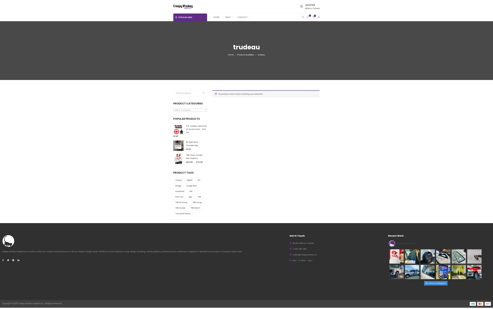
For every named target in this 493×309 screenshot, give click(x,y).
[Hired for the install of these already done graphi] (459, 272)
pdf (190, 191)
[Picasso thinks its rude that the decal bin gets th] (412, 256)
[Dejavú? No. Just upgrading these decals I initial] (443, 272)
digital (189, 180)
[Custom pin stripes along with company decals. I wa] (474, 272)
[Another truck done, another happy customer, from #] (396, 272)
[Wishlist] (308, 17)
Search (204, 93)
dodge (178, 186)
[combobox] (190, 110)
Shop (228, 17)
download (179, 191)
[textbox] (190, 110)
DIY (199, 180)
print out (179, 197)
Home (216, 17)
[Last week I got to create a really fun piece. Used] (412, 272)
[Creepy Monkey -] (183, 6)
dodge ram (192, 186)
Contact (243, 17)
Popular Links (185, 17)
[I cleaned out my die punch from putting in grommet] (474, 256)
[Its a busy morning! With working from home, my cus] (443, 256)
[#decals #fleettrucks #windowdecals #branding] (428, 272)
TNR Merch (195, 208)
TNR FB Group (181, 202)
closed (178, 180)
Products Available (245, 54)
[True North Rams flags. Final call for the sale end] (396, 256)
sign (190, 197)
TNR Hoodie (180, 208)
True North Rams (182, 213)
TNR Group (197, 202)
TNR (199, 197)
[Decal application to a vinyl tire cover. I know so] (428, 256)
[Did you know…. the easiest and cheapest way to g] (459, 256)
